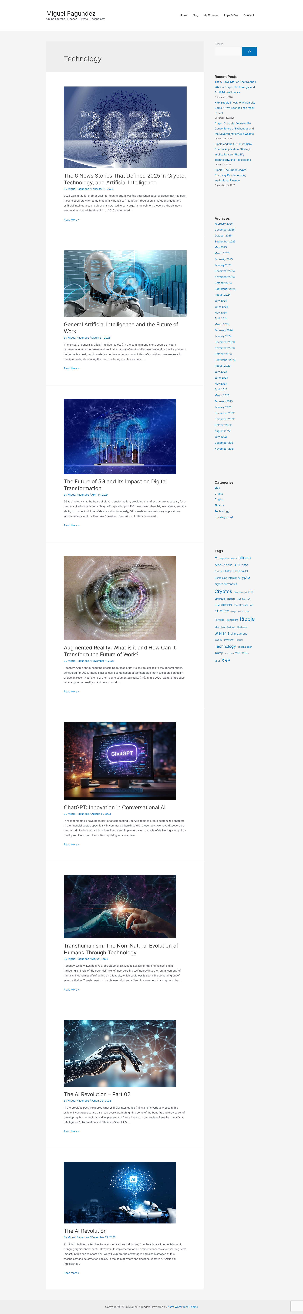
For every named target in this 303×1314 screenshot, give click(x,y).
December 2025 (225, 229)
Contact (249, 15)
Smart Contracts (228, 627)
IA (249, 598)
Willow (245, 653)
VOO (238, 653)
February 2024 (224, 330)
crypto (244, 577)
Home (183, 15)
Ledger (233, 611)
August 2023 (223, 365)
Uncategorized (224, 517)
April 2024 (221, 318)
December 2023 (225, 342)
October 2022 (223, 425)
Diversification (240, 592)
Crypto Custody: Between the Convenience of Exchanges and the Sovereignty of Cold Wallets (234, 128)
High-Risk (241, 599)
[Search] (249, 51)
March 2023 (222, 395)
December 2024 (225, 271)
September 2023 (225, 360)
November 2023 (225, 348)
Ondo (247, 611)
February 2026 (224, 223)
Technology (222, 511)
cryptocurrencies (226, 584)
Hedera (231, 598)
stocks (218, 639)
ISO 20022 (222, 611)
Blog (195, 15)
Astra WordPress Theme (183, 1307)
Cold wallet (241, 570)
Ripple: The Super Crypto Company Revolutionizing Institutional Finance (230, 175)
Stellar (220, 633)
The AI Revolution (85, 1231)
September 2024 (225, 289)
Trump (219, 653)
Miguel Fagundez (71, 13)
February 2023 (224, 401)
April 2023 (221, 389)
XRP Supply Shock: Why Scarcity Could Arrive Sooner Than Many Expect (235, 108)
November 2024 (225, 277)
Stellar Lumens (237, 633)
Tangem (239, 640)
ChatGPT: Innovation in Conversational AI (115, 807)
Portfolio (219, 619)
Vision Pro (229, 653)
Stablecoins (242, 627)
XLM (217, 661)
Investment (223, 605)
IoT (251, 604)
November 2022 (225, 419)
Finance (219, 505)
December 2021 (224, 442)
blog (217, 487)
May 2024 (221, 312)
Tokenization (245, 646)
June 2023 (221, 377)
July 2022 (221, 436)
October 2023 (223, 354)
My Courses (210, 15)
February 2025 (224, 259)
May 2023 (221, 383)
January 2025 (223, 265)
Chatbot (218, 571)
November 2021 (224, 448)
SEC (217, 626)
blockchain (223, 565)
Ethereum (220, 598)
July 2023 (221, 371)
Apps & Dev (231, 15)
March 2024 (222, 324)
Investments (241, 604)
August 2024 (223, 294)
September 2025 (225, 241)
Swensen (229, 639)
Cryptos (223, 591)
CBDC (245, 565)
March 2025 (222, 253)
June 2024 (221, 306)
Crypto (219, 493)
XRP (225, 660)
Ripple (247, 619)
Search (219, 44)
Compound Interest (226, 577)
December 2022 (225, 413)
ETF (251, 592)
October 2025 (223, 235)
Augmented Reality (228, 558)
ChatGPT (228, 570)
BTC (237, 565)
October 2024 (223, 283)
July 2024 (221, 300)
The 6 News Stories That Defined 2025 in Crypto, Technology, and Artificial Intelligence (235, 87)
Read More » (71, 219)
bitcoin (244, 557)
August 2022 (222, 431)
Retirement (232, 619)
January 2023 (223, 407)
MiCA (240, 611)
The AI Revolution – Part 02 (97, 1094)
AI (216, 557)
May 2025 (221, 247)
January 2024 (223, 336)
